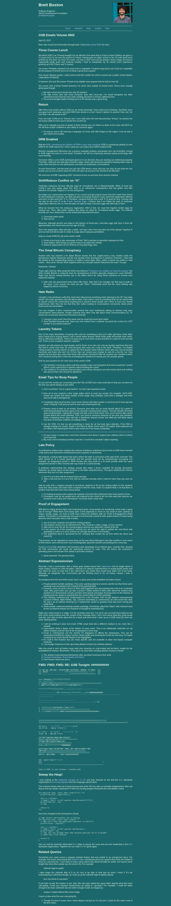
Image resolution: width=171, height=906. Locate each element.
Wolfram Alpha (77, 859)
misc (107, 28)
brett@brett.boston (47, 16)
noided (49, 547)
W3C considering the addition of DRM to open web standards (73, 145)
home (67, 28)
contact (98, 28)
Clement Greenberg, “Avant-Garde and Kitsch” (64, 657)
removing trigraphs (60, 782)
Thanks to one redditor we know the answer (108, 271)
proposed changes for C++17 (72, 780)
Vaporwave (106, 566)
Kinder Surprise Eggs (77, 201)
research (78, 28)
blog (89, 28)
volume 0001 (95, 45)
